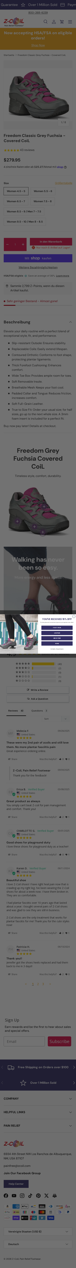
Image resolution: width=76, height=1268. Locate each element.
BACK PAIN (57, 638)
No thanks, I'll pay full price (57, 649)
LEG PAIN (57, 633)
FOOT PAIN (57, 628)
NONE (57, 644)
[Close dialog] (73, 616)
